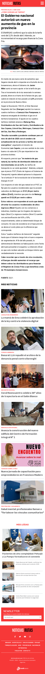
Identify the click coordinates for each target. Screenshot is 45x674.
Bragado (8, 642)
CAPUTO (18, 71)
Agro (19, 645)
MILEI (14, 71)
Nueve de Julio (17, 642)
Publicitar (18, 651)
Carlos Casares (28, 642)
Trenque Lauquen (11, 645)
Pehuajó (37, 642)
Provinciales (26, 645)
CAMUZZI (26, 71)
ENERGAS (31, 71)
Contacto (26, 651)
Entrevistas (22, 648)
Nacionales (36, 645)
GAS (22, 71)
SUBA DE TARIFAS (39, 71)
